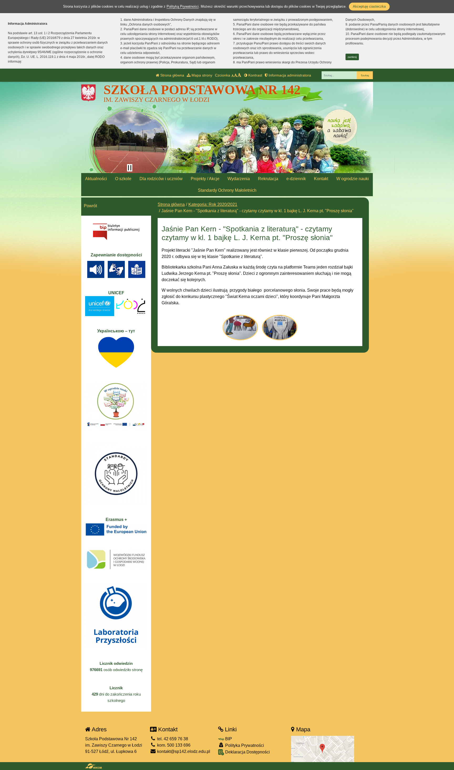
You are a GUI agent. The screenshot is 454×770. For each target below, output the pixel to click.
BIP (228, 739)
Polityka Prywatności (244, 745)
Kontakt (321, 178)
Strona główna (171, 75)
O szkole (123, 178)
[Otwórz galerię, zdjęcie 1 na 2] (240, 327)
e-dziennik (296, 178)
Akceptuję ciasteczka (369, 6)
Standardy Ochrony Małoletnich (227, 190)
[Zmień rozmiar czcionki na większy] (235, 75)
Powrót (90, 206)
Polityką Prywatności (183, 6)
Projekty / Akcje (205, 178)
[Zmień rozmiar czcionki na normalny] (232, 75)
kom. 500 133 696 (173, 745)
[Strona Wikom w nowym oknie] (93, 766)
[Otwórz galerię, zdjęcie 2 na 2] (280, 327)
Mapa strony (201, 75)
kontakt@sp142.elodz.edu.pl (183, 751)
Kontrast (254, 75)
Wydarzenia (239, 178)
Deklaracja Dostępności (247, 752)
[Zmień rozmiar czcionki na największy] (239, 75)
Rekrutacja (268, 178)
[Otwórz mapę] (322, 748)
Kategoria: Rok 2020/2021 (212, 204)
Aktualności (96, 178)
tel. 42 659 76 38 (172, 739)
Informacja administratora (289, 75)
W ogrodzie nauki (352, 178)
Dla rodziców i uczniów (161, 178)
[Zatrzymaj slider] (129, 167)
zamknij (352, 56)
